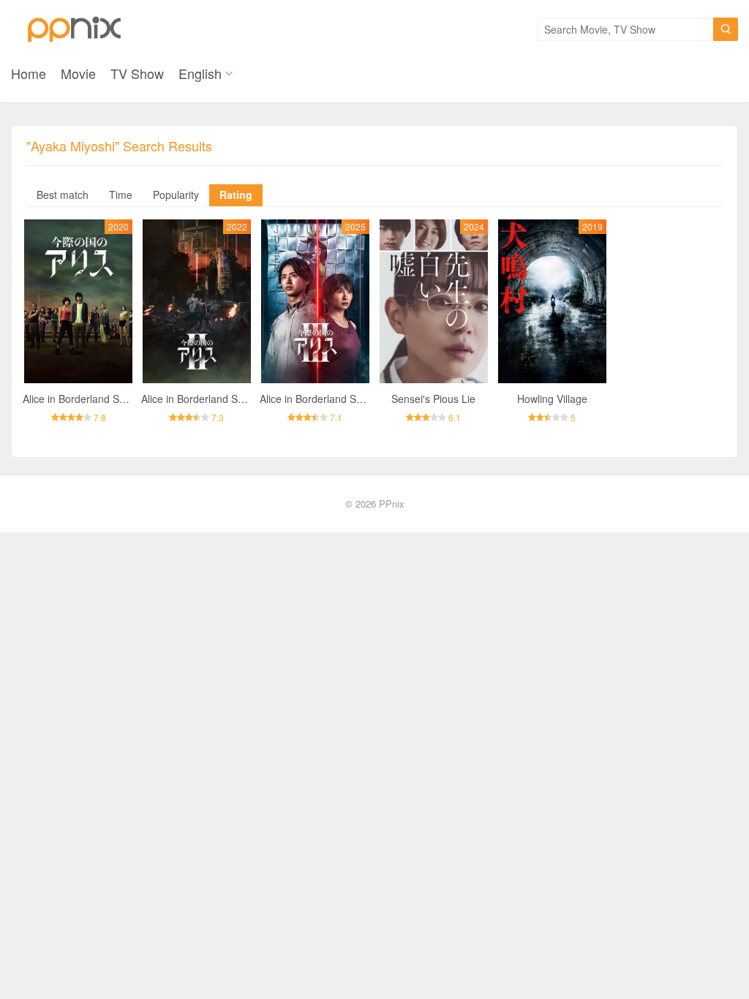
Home (28, 73)
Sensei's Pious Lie (433, 398)
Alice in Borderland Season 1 (90, 398)
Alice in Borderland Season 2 (208, 398)
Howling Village (552, 398)
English (200, 73)
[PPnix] (74, 29)
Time (120, 194)
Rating (235, 194)
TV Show (137, 73)
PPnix (391, 503)
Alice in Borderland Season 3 (327, 398)
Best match (63, 194)
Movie (78, 73)
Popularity (176, 194)
